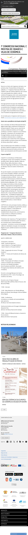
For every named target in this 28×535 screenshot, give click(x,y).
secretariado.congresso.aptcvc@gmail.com (15, 117)
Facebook (17, 442)
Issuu (20, 442)
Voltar (4, 409)
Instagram (11, 442)
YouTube (23, 442)
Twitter (14, 442)
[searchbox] (14, 26)
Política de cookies (14, 3)
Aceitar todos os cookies (8, 10)
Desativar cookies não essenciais (10, 13)
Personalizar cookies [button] (7, 6)
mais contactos (5, 437)
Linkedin (7, 442)
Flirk (26, 442)
